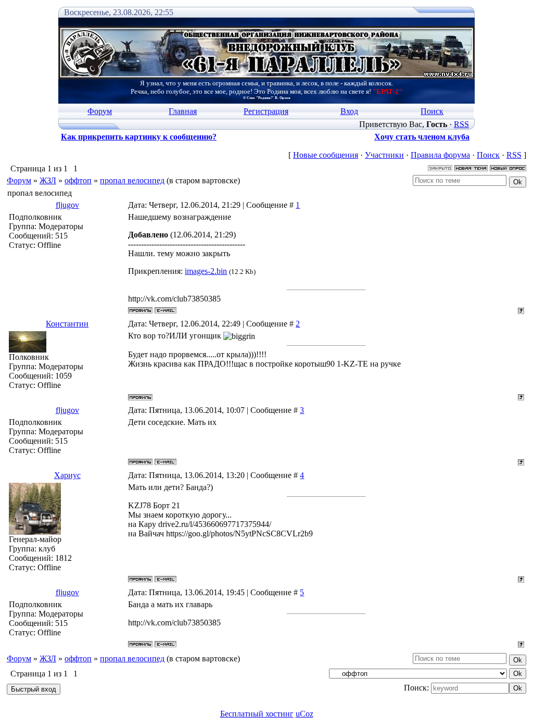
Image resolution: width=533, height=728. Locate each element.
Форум (99, 111)
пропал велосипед (132, 180)
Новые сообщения (325, 154)
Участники (384, 154)
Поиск (432, 111)
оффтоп (78, 180)
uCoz (304, 713)
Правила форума (440, 154)
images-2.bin (206, 271)
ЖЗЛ (48, 180)
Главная (183, 111)
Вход (349, 111)
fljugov (67, 204)
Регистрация (266, 111)
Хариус (67, 475)
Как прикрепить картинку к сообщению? (139, 136)
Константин (67, 323)
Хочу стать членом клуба (421, 136)
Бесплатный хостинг (257, 713)
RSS (461, 124)
